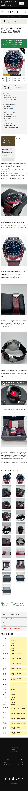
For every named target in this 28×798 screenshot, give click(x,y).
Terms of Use (7, 764)
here (12, 22)
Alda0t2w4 (13, 728)
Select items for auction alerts (12, 8)
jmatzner (13, 655)
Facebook (20, 764)
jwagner (23, 713)
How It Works (14, 747)
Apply (22, 3)
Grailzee (14, 12)
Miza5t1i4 (13, 669)
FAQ (8, 766)
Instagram (20, 762)
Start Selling (14, 751)
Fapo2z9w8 (14, 650)
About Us (14, 745)
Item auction (17, 628)
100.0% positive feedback (10, 97)
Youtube (20, 769)
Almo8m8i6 (13, 674)
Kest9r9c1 (8, 93)
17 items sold (7, 95)
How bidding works (7, 628)
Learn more (8, 160)
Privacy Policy (7, 762)
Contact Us (7, 769)
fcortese (13, 645)
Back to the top (14, 788)
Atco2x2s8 (13, 640)
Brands (14, 749)
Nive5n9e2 (13, 679)
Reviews (14, 753)
